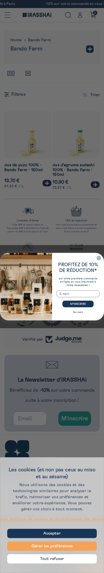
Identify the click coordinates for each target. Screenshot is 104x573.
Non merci (78, 312)
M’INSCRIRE (78, 304)
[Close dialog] (99, 258)
